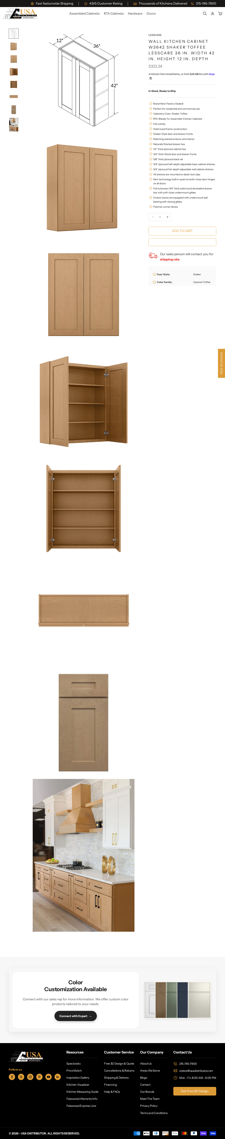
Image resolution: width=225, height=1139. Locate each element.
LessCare (155, 35)
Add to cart (182, 231)
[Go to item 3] (14, 59)
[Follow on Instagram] (30, 1077)
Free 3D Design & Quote (119, 1063)
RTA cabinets (114, 13)
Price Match (74, 1070)
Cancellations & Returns (119, 1070)
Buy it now (182, 242)
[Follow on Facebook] (12, 1077)
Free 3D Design (221, 363)
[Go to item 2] (14, 46)
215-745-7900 (188, 1063)
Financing (110, 1084)
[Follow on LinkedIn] (57, 1077)
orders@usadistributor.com (196, 1070)
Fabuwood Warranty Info (81, 1098)
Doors (151, 13)
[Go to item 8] (14, 124)
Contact (145, 1084)
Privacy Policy (149, 1105)
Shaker (197, 274)
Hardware (135, 13)
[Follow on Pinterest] (39, 1077)
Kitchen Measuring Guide (82, 1091)
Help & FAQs (112, 1091)
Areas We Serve (150, 1070)
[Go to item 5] (14, 84)
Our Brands (147, 1091)
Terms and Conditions (154, 1113)
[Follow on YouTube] (48, 1077)
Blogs (143, 1077)
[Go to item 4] (14, 72)
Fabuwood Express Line (81, 1105)
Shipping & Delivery (116, 1077)
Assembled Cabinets (84, 13)
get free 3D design (195, 1091)
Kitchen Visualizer (77, 1084)
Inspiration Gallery (77, 1077)
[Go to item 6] (14, 97)
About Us (146, 1063)
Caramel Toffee (201, 282)
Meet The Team (150, 1098)
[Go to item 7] (14, 110)
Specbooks (73, 1063)
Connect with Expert (75, 1016)
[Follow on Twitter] (21, 1077)
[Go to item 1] (14, 34)
